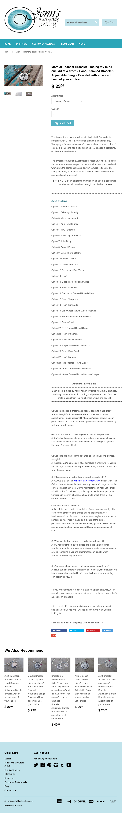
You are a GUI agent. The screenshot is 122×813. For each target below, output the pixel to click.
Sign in (93, 15)
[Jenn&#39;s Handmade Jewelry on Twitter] (36, 765)
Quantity (55, 108)
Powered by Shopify (13, 805)
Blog (6, 786)
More (82, 43)
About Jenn (67, 43)
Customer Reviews (43, 43)
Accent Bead (57, 95)
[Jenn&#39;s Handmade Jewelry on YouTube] (69, 765)
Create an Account (109, 15)
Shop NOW (21, 43)
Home (7, 43)
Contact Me (10, 790)
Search (7, 758)
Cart (112, 22)
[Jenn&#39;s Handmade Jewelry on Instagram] (55, 765)
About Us (9, 777)
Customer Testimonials (15, 782)
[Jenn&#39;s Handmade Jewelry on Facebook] (42, 765)
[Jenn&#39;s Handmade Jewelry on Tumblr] (62, 765)
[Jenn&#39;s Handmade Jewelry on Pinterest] (49, 765)
